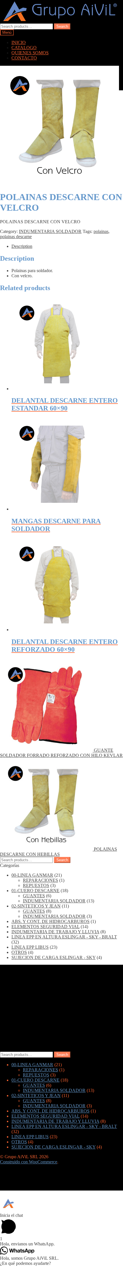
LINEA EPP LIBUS (30, 947)
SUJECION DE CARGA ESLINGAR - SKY (53, 957)
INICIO (18, 42)
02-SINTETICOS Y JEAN (36, 906)
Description (21, 246)
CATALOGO (24, 47)
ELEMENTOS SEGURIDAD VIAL (45, 926)
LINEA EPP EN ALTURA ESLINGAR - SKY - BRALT (64, 936)
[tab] (67, 246)
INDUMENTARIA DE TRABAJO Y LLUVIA (55, 931)
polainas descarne (16, 236)
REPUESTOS (36, 885)
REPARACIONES (40, 880)
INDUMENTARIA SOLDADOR (50, 231)
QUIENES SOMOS (30, 52)
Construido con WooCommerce (28, 1161)
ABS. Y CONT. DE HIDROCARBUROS (50, 921)
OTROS (19, 952)
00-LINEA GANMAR (32, 875)
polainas (101, 231)
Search (62, 26)
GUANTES (34, 895)
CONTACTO (24, 57)
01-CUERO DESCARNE (35, 890)
